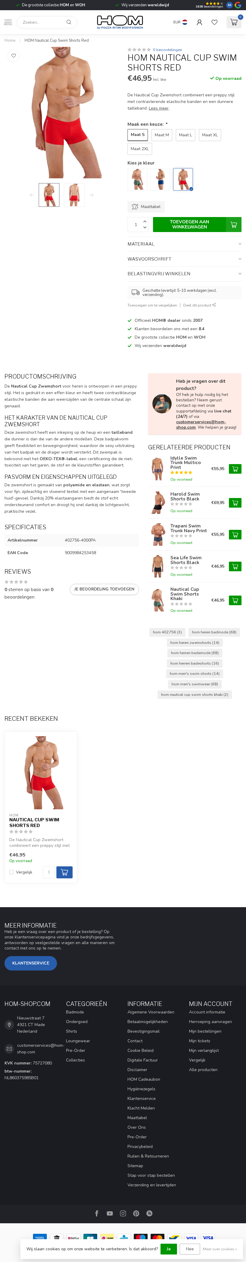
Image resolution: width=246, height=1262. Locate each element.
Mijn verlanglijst (204, 1050)
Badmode (75, 1012)
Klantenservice (30, 963)
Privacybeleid (140, 1146)
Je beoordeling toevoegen (104, 589)
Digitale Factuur (143, 1060)
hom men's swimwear (195, 684)
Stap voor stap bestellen (151, 1175)
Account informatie (207, 1012)
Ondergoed (77, 1022)
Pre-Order (75, 1050)
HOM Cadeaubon (144, 1079)
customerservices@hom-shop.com (201, 424)
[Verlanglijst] (215, 22)
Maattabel (137, 1118)
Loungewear (78, 1041)
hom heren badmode (214, 632)
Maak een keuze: (147, 124)
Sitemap (135, 1166)
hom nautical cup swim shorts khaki (194, 694)
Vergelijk (24, 872)
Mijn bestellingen (205, 1031)
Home (10, 40)
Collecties (75, 1060)
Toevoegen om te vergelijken (152, 305)
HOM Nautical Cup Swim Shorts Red (57, 40)
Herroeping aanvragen (210, 1022)
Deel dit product (197, 305)
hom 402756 (167, 632)
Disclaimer (137, 1070)
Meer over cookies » (220, 1248)
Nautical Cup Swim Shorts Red (34, 822)
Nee (190, 1249)
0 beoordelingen (167, 49)
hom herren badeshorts (194, 663)
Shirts (71, 1031)
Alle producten (203, 1070)
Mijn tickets (199, 1041)
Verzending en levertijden (152, 1185)
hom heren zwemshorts (194, 642)
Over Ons (137, 1127)
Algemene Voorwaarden (151, 1012)
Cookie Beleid (141, 1050)
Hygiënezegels (141, 1089)
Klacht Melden (141, 1108)
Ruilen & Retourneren (148, 1156)
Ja (169, 1249)
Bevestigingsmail (144, 1031)
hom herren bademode (195, 652)
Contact (135, 1041)
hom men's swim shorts (195, 673)
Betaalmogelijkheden (148, 1022)
